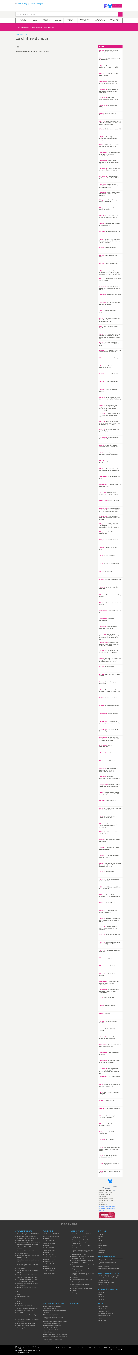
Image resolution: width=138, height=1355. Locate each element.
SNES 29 (101, 1297)
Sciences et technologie (106, 1313)
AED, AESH (102, 1250)
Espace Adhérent (89, 1348)
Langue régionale (104, 1266)
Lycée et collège (103, 1309)
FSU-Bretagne (72, 1348)
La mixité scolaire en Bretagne (52, 1326)
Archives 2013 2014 (49, 1264)
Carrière (74, 1291)
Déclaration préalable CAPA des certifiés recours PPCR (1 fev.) (83, 1257)
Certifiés (101, 1236)
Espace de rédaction (23, 1352)
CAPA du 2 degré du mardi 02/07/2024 (28, 1234)
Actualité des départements (24, 1306)
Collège (19, 1301)
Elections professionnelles (24, 1328)
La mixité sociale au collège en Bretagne (55, 1334)
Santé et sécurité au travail (106, 1282)
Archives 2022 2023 (49, 1243)
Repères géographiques (51, 1315)
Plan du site (112, 1348)
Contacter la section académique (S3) (27, 1308)
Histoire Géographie (105, 1316)
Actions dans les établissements (26, 1326)
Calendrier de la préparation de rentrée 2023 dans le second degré (28, 1261)
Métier (101, 1318)
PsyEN (101, 1241)
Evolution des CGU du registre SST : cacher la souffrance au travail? (109, 1277)
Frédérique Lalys (21, 1268)
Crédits (106, 1348)
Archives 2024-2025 (49, 1239)
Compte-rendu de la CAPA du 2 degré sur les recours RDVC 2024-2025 (27, 1280)
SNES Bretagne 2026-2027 (51, 1234)
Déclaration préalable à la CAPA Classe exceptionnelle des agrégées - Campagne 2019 (82, 1236)
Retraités (101, 1252)
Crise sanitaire (103, 1306)
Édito (18, 1294)
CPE (100, 1239)
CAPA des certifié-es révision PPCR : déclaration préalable (82, 1247)
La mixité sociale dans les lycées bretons (55, 1337)
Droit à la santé (103, 1285)
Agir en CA (20, 1313)
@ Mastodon (113, 1350)
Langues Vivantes (104, 1311)
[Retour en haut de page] (7, 1348)
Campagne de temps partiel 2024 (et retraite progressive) (82, 1270)
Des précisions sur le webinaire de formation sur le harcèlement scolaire (27, 1237)
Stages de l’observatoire (106, 1260)
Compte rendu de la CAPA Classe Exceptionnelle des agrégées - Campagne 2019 (81, 1242)
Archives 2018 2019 (49, 1252)
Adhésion (19, 1303)
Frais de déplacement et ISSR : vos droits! (28, 1275)
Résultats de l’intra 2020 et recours (26, 1240)
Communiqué (20, 1292)
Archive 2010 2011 (49, 1271)
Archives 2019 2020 (49, 1250)
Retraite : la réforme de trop (25, 1310)
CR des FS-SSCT (103, 1280)
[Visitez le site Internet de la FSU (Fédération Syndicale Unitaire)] (27, 1351)
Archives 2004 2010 (49, 1273)
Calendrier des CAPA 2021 (79, 1254)
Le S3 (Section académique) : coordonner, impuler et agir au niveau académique (28, 1244)
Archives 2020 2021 (49, 1248)
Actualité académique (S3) (24, 1297)
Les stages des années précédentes (109, 1269)
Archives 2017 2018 (49, 1255)
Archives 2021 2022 (49, 1245)
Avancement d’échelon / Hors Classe (82, 1280)
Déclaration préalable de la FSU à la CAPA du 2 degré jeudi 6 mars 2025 (83, 1274)
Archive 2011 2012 (49, 1269)
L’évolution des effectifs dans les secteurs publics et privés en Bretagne (55, 1329)
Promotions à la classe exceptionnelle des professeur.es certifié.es (83, 1266)
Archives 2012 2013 (49, 1266)
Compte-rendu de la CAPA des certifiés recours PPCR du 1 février (82, 1262)
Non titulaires (103, 1245)
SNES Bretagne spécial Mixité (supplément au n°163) (52, 1307)
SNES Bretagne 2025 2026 (51, 1236)
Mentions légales (98, 1348)
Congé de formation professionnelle (82, 1288)
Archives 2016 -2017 (50, 1257)
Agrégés (101, 1234)
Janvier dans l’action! (23, 1253)
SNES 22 (101, 1292)
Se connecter (119, 1348)
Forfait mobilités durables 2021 (25, 1251)
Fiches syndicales (77, 1293)
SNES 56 (101, 1299)
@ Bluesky (120, 1350)
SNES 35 (101, 1294)
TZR (100, 1243)
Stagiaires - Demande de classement (27, 1277)
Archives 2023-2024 (49, 1241)
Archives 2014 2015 (49, 1262)
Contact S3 (80, 1348)
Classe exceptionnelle (78, 1282)
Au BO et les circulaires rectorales (26, 1323)
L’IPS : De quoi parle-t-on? (51, 1332)
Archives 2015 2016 (49, 1259)
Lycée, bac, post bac (22, 1299)
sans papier (102, 1320)
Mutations (75, 1277)
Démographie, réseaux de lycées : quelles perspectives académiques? (55, 1322)
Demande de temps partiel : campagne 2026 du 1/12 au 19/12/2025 (82, 1251)
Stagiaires (102, 1248)
